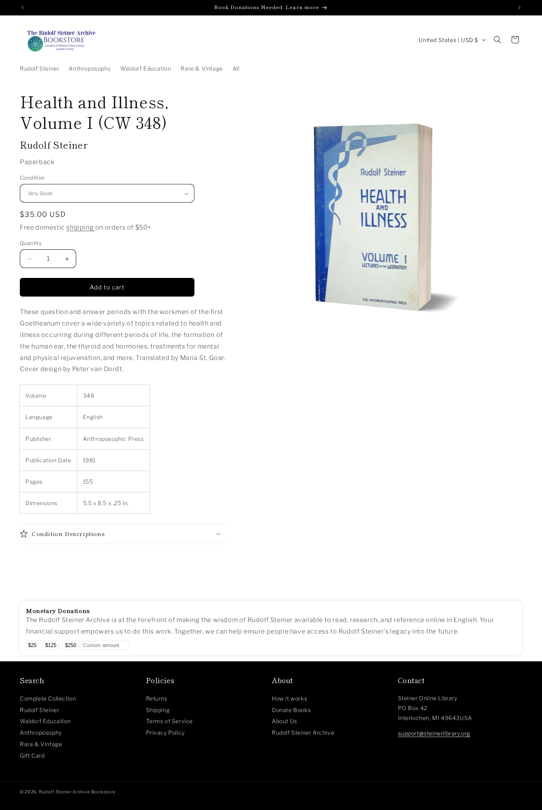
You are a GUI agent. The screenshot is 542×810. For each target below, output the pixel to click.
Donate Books (291, 710)
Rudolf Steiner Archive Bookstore (77, 792)
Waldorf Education (45, 721)
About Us (284, 721)
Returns (156, 698)
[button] (497, 39)
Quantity (31, 243)
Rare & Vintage (41, 744)
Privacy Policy (165, 732)
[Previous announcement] (22, 7)
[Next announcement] (519, 7)
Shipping (158, 710)
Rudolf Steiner (39, 710)
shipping (80, 227)
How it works (289, 698)
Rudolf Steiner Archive (303, 732)
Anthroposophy (41, 732)
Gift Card (32, 755)
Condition (32, 177)
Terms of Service (169, 721)
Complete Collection (48, 698)
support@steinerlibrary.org (434, 733)
